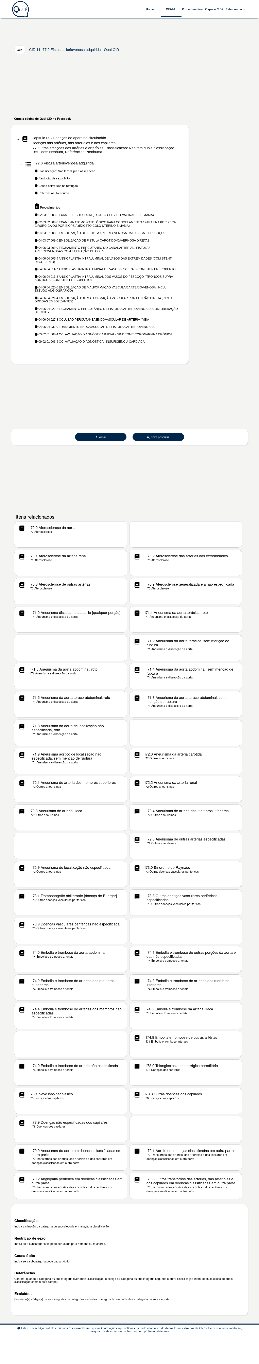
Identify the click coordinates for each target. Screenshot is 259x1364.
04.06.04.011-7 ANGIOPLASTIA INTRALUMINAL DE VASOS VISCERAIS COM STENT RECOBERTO (107, 269)
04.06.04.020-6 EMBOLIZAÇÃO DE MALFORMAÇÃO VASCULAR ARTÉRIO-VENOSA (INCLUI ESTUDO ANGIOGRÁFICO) (101, 289)
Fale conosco (235, 9)
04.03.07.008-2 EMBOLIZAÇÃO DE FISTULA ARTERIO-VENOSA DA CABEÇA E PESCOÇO (101, 233)
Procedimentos (192, 9)
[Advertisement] (129, 85)
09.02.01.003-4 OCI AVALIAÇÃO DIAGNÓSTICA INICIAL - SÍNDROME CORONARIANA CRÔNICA (105, 334)
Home (150, 9)
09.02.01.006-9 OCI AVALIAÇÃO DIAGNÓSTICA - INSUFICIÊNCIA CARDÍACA (91, 341)
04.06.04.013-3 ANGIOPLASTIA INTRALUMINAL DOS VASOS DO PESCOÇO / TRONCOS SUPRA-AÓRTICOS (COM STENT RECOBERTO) (104, 278)
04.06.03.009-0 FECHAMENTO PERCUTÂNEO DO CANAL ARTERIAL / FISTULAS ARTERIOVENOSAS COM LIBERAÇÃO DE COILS (93, 249)
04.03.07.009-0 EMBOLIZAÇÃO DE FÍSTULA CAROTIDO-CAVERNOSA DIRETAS (94, 240)
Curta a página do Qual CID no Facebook (42, 119)
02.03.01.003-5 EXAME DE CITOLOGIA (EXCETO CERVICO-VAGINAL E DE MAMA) (96, 215)
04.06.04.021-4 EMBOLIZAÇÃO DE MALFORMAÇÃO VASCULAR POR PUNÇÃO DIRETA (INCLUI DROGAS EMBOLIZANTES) (104, 299)
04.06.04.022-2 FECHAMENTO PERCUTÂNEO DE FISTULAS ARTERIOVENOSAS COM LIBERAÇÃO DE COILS (106, 310)
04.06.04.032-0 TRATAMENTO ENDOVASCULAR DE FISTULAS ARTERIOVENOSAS (96, 327)
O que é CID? (214, 9)
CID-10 (170, 9)
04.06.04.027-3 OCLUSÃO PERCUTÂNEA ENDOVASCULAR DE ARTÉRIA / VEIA (93, 319)
